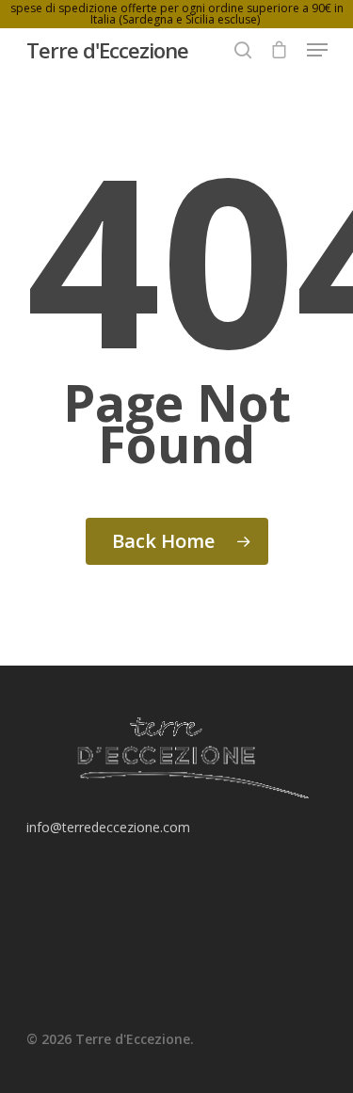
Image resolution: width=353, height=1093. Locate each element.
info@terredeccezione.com (108, 827)
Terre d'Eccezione (107, 50)
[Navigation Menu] (317, 49)
